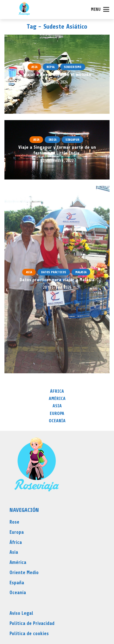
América (57, 398)
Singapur (72, 139)
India (52, 139)
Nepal (51, 67)
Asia (34, 67)
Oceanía (57, 420)
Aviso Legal (21, 613)
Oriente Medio (24, 572)
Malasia (80, 272)
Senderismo (72, 67)
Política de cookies (29, 633)
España (17, 583)
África (57, 391)
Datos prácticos (53, 272)
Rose (14, 522)
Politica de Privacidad (32, 623)
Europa (57, 413)
